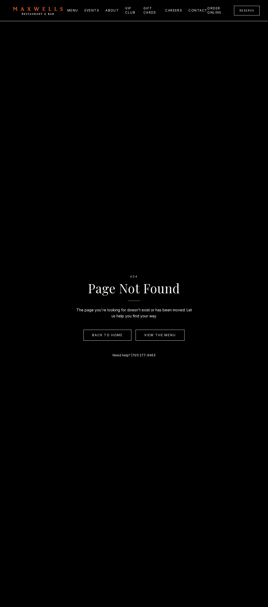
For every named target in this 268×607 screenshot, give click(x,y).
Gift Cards (149, 10)
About (112, 10)
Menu (72, 10)
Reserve (246, 10)
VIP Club (130, 10)
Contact (197, 10)
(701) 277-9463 (143, 355)
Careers (173, 10)
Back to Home (107, 335)
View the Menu (160, 335)
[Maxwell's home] (37, 10)
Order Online (214, 10)
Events (92, 10)
